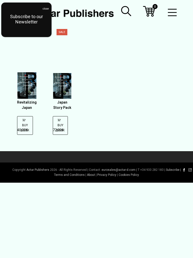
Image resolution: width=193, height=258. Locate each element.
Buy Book (25, 127)
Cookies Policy (129, 175)
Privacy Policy (106, 175)
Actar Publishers (37, 170)
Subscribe (172, 170)
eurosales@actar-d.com (118, 170)
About (91, 175)
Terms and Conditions (69, 175)
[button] (126, 11)
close (46, 8)
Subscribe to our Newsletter (26, 19)
